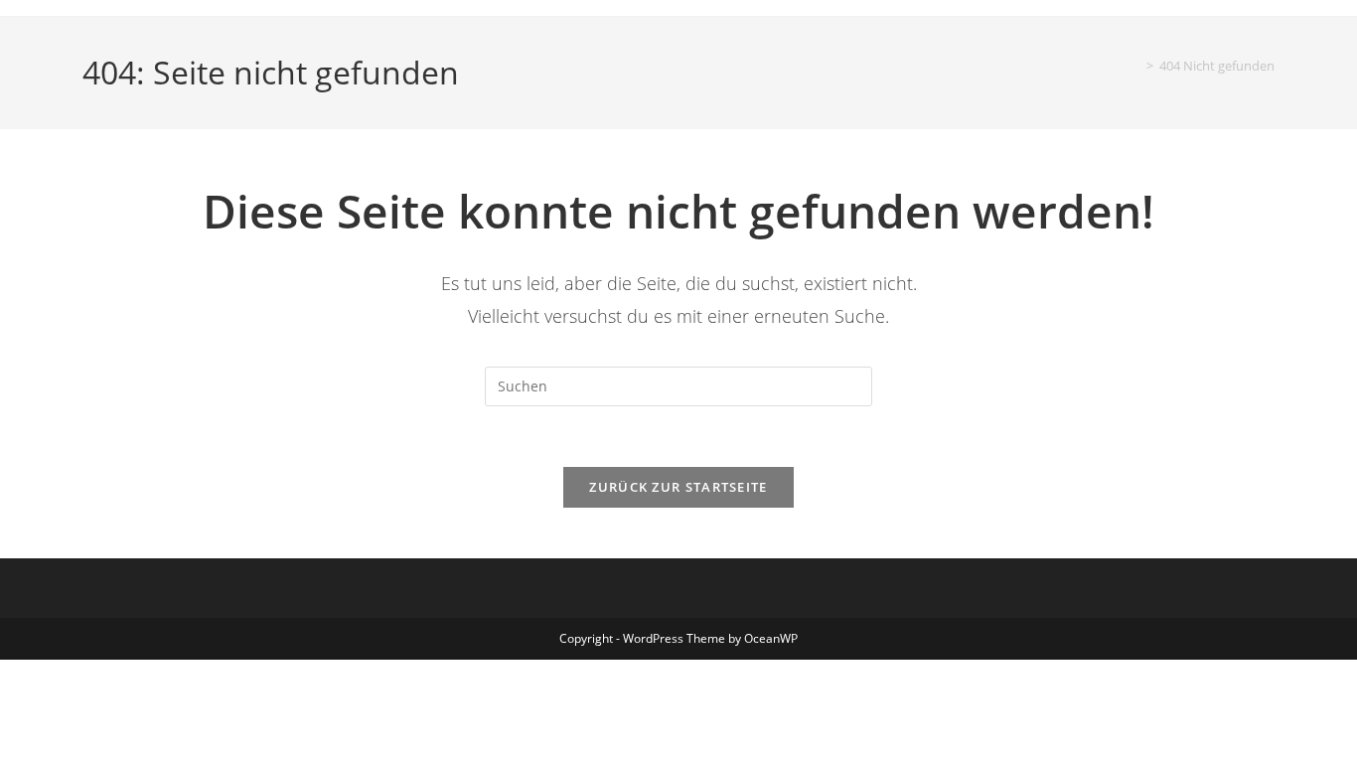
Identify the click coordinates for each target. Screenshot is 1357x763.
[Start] (1135, 66)
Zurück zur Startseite (678, 487)
